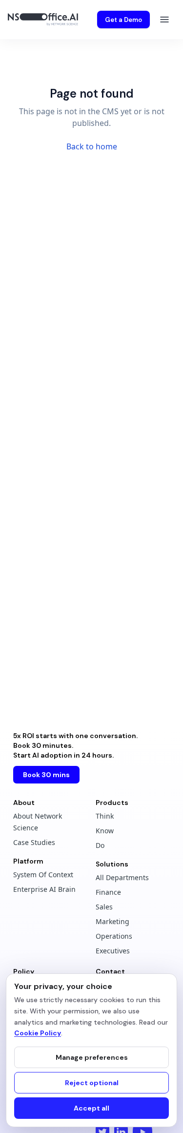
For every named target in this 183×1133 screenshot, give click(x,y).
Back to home (91, 146)
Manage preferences (92, 1057)
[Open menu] (164, 19)
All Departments (122, 877)
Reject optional (92, 1082)
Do (100, 845)
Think (105, 816)
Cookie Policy (37, 1033)
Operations (114, 936)
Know (105, 830)
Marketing (112, 921)
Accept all (91, 1108)
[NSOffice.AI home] (45, 19)
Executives (113, 950)
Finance (108, 892)
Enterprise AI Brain (44, 889)
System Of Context (43, 874)
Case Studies (34, 842)
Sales (104, 906)
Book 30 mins (46, 774)
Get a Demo (123, 20)
